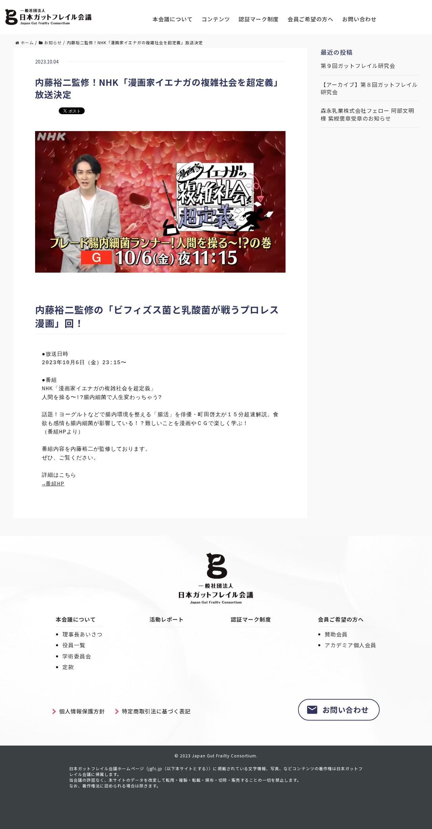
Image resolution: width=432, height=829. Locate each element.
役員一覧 (73, 645)
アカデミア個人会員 (350, 645)
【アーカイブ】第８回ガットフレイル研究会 (369, 88)
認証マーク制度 (259, 19)
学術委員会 (76, 656)
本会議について (173, 19)
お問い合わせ (359, 19)
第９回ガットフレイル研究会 (358, 65)
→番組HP (53, 484)
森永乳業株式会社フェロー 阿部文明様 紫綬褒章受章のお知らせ (367, 114)
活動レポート (167, 619)
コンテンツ (215, 19)
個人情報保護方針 (82, 711)
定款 (68, 667)
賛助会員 (336, 634)
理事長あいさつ (82, 634)
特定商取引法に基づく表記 (156, 711)
